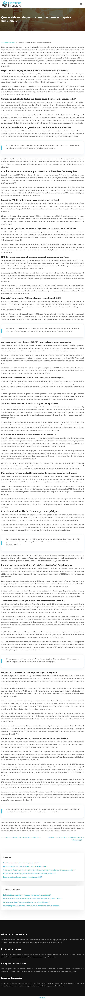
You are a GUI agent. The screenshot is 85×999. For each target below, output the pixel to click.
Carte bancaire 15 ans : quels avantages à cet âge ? (20, 863)
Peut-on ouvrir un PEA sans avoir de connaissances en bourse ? (25, 866)
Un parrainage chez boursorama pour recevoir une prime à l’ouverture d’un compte (31, 906)
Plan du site (42, 998)
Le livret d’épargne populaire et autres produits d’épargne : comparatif (27, 895)
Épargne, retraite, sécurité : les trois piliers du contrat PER (22, 877)
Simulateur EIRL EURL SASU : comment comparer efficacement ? (65, 838)
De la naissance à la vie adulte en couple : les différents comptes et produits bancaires (32, 899)
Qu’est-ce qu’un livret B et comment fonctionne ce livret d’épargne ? (26, 902)
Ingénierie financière (9, 42)
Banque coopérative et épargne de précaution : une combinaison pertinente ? (29, 873)
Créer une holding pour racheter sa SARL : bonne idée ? (22, 837)
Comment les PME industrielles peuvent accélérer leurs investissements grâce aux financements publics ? (39, 870)
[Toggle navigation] (81, 4)
